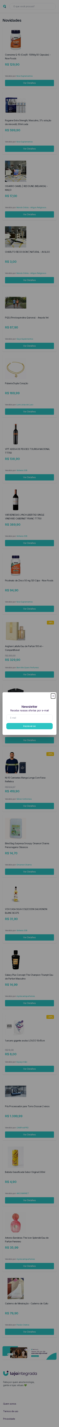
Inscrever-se (29, 726)
